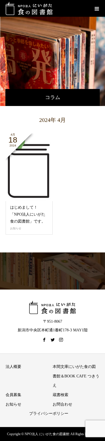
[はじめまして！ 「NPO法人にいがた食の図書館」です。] (29, 167)
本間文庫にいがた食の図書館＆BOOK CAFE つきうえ (76, 376)
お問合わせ (62, 404)
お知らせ (15, 228)
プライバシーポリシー (48, 413)
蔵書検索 (60, 395)
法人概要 (13, 367)
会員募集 (13, 395)
